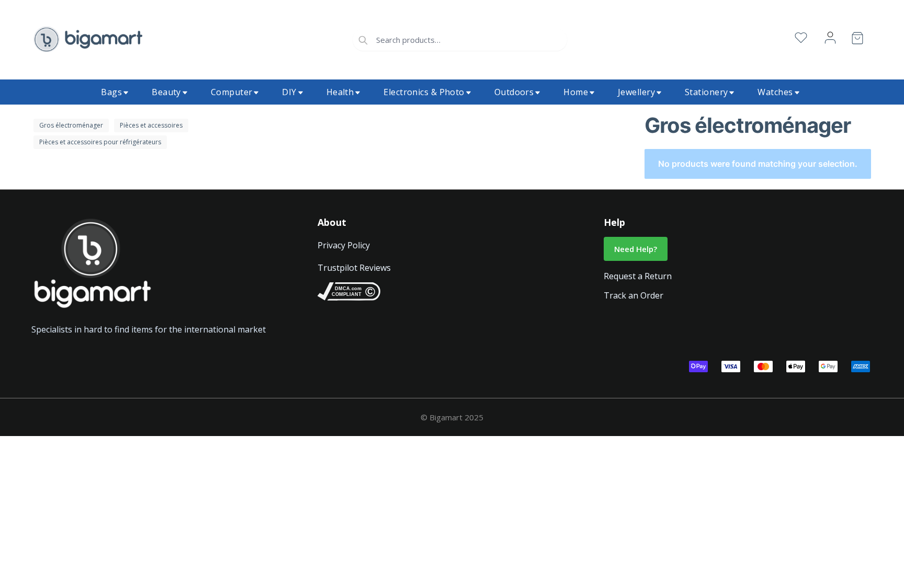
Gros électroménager (71, 125)
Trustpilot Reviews (354, 267)
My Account (830, 38)
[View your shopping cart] (857, 40)
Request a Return (638, 276)
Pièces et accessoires (151, 125)
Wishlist (800, 38)
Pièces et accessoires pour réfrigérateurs (100, 142)
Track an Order (633, 295)
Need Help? (635, 249)
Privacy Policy (344, 245)
